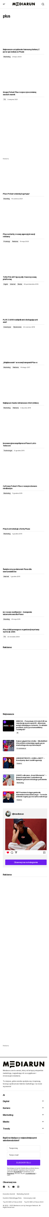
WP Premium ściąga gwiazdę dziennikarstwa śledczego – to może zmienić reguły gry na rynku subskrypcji (32, 794)
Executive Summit (9, 1194)
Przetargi (7, 241)
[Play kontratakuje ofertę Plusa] (23, 514)
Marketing (7, 57)
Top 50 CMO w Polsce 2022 (12, 1202)
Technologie (8, 450)
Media (20, 284)
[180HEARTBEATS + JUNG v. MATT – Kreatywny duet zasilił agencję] (8, 762)
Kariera (19, 763)
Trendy (6, 1128)
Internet (12, 284)
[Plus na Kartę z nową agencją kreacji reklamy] (23, 219)
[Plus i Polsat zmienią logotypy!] (23, 179)
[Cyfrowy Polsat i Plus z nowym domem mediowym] (23, 471)
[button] (4, 4)
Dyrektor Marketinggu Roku (12, 1198)
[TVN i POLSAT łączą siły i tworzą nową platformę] (23, 262)
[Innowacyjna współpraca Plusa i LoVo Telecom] (23, 428)
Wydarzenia (17, 327)
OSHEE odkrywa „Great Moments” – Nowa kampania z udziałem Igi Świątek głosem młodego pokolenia (31, 777)
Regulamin (10, 1173)
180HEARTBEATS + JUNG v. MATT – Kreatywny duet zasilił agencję (30, 759)
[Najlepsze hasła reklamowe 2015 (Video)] (23, 388)
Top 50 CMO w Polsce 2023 (33, 1202)
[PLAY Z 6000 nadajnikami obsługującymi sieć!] (23, 305)
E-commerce (21, 748)
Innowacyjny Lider (30, 1198)
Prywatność (18, 1171)
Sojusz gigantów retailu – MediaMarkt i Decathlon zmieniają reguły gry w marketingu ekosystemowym (32, 743)
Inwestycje (7, 327)
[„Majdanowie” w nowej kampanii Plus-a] (23, 347)
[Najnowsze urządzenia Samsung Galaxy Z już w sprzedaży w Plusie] (23, 34)
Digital (6, 284)
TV (5, 99)
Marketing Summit (23, 1194)
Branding (7, 199)
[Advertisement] (24, 132)
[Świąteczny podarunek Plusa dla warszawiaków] (23, 554)
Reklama (15, 241)
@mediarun (18, 813)
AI (17, 733)
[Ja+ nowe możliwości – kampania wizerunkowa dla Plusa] (23, 597)
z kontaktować (30, 1173)
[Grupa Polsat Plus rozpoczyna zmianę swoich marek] (23, 77)
